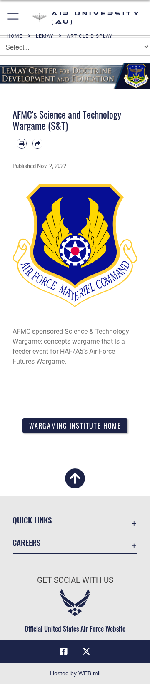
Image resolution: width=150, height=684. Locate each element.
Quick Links (32, 520)
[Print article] (22, 144)
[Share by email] (37, 144)
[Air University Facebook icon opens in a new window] (64, 651)
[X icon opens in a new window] (86, 651)
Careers (26, 542)
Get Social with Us (75, 580)
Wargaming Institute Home (75, 426)
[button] (13, 17)
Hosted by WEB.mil (75, 673)
